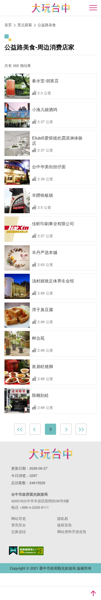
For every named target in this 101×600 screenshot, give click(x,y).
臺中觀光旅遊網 (51, 8)
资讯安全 (18, 524)
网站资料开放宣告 (71, 531)
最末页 (81, 429)
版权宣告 (64, 524)
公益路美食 (47, 24)
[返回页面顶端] (93, 593)
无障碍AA (31, 550)
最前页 (20, 429)
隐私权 (62, 518)
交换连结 (18, 531)
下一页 (66, 429)
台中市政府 (50, 453)
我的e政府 (13, 550)
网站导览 (18, 518)
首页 (8, 24)
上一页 (35, 429)
